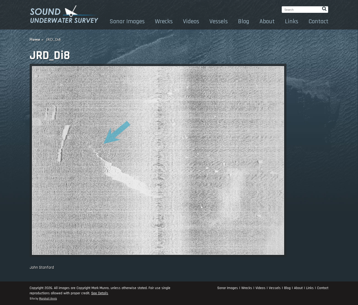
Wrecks (164, 21)
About (267, 21)
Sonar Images (127, 21)
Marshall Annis (48, 299)
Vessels (218, 21)
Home (35, 40)
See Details (99, 293)
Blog (243, 21)
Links (291, 21)
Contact (318, 21)
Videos (191, 21)
